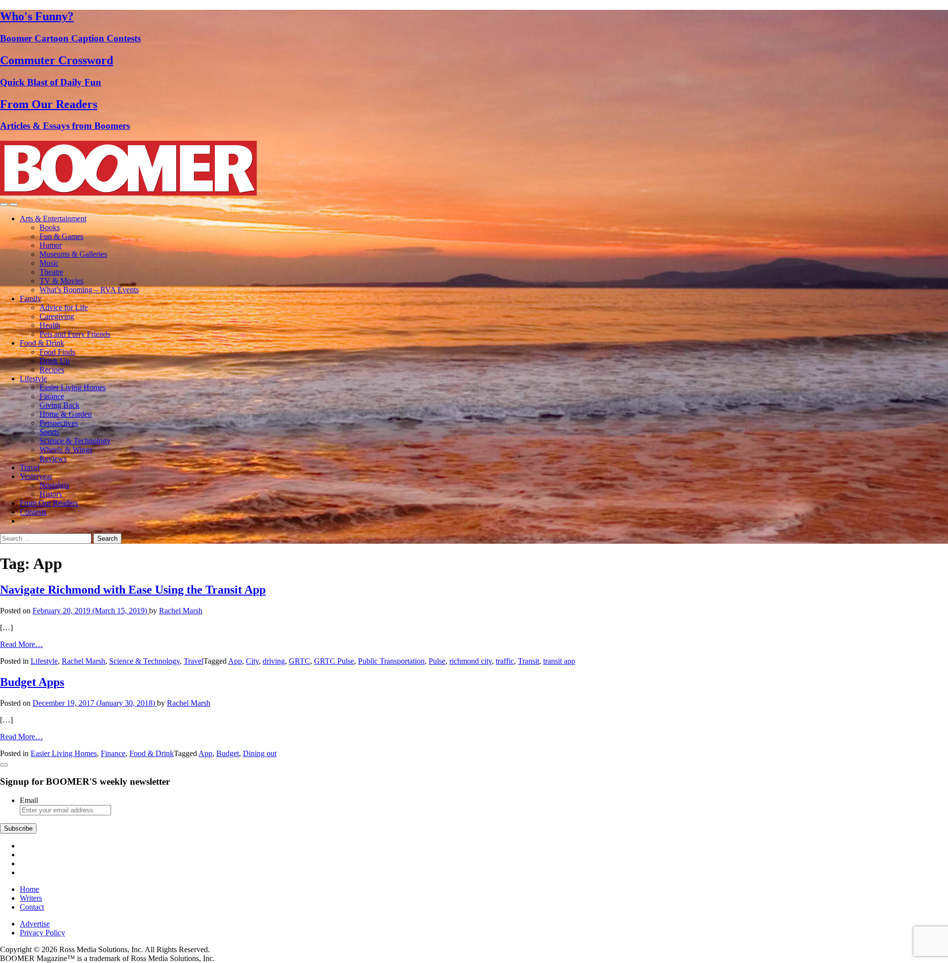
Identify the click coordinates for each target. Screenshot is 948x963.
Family (30, 298)
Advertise (35, 924)
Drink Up (55, 361)
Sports (49, 432)
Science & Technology (75, 441)
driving (274, 661)
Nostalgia (54, 485)
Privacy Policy (42, 932)
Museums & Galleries (73, 254)
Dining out (259, 753)
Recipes (52, 369)
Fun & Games (61, 236)
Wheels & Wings (66, 449)
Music (49, 263)
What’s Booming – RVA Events (89, 289)
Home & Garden (66, 414)
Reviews (53, 458)
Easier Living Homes (73, 387)
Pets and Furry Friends (75, 334)
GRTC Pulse (334, 661)
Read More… (21, 644)
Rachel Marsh (180, 610)
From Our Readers (49, 503)
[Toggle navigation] (4, 204)
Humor (51, 245)
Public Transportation (391, 661)
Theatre (51, 272)
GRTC (299, 661)
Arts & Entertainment (53, 218)
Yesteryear (36, 476)
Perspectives (59, 423)
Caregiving (57, 316)
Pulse (437, 661)
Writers (31, 898)
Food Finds (57, 352)
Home (29, 889)
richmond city (470, 661)
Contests (33, 512)
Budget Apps (32, 682)
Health (50, 325)
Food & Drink (42, 343)
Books (50, 227)
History (51, 494)
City (252, 661)
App (235, 661)
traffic (505, 661)
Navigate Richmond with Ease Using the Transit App (133, 589)
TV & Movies (61, 281)
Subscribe (18, 828)
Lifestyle (33, 378)
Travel (30, 467)
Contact (32, 907)
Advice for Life (64, 307)
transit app (559, 661)
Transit (528, 661)
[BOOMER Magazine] (128, 193)
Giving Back (59, 405)
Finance (52, 396)
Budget (227, 753)
